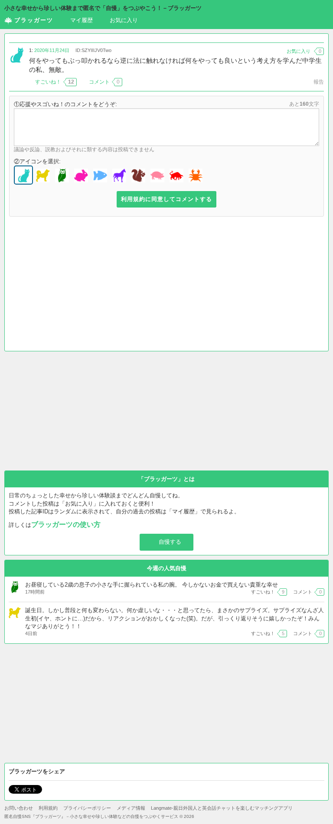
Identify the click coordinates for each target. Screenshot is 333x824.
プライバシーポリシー (87, 808)
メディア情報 (131, 808)
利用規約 (48, 808)
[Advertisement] (166, 286)
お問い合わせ (18, 808)
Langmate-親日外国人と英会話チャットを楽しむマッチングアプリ (222, 808)
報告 (318, 82)
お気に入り (124, 20)
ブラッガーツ (33, 20)
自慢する (170, 542)
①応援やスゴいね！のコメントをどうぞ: (65, 104)
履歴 (81, 20)
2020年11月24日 (51, 50)
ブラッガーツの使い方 (66, 524)
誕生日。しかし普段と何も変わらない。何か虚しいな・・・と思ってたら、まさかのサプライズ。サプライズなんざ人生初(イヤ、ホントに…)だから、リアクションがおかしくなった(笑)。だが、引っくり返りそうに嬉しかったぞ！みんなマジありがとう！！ (174, 618)
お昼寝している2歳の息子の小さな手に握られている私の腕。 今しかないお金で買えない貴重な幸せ (151, 584)
